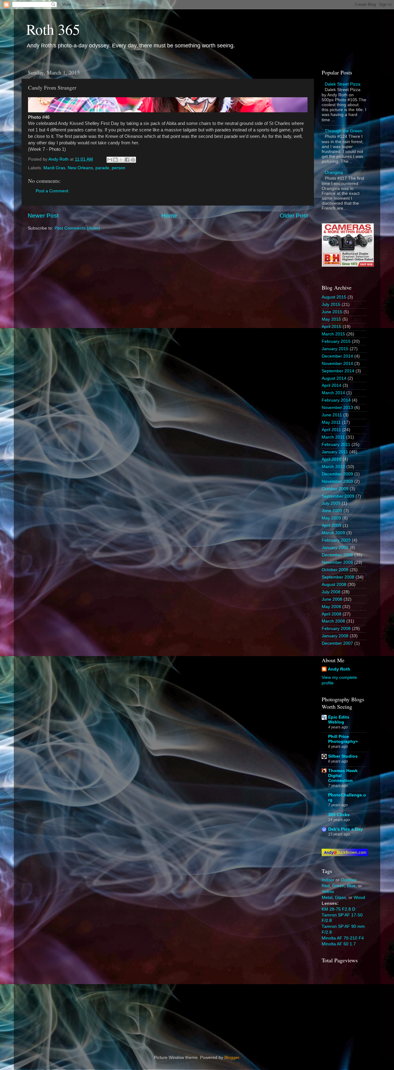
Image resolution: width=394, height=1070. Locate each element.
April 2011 (331, 429)
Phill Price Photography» (343, 739)
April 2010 (331, 459)
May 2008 (331, 606)
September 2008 (338, 577)
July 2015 (331, 304)
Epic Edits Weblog (338, 719)
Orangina (334, 172)
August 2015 (334, 297)
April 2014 (331, 385)
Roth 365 (53, 29)
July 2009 (331, 503)
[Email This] (110, 160)
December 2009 (337, 474)
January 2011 (335, 452)
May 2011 (331, 422)
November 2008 (337, 562)
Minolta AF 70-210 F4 (343, 938)
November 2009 (337, 481)
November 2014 (337, 363)
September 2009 (338, 496)
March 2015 (333, 334)
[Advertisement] (352, 1004)
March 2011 (333, 437)
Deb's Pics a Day (345, 829)
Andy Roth (339, 669)
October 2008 (335, 569)
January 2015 (335, 349)
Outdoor (349, 880)
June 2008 (332, 599)
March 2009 (333, 533)
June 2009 (332, 510)
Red (326, 886)
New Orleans (80, 168)
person (118, 168)
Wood (359, 897)
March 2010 (333, 466)
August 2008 (334, 584)
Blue (351, 886)
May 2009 (331, 518)
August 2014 (334, 378)
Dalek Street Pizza (342, 84)
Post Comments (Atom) (77, 228)
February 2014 (336, 400)
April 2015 (331, 326)
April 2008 (331, 614)
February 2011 (336, 444)
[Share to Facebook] (127, 160)
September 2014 (338, 371)
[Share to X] (121, 160)
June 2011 (332, 415)
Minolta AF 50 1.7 (339, 944)
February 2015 (336, 341)
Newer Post (43, 215)
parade (102, 168)
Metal (327, 897)
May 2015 (331, 319)
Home (169, 215)
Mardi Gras (54, 168)
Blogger (231, 1057)
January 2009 (335, 547)
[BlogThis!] (115, 160)
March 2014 (333, 393)
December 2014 (337, 356)
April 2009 (331, 525)
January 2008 (335, 636)
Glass (340, 897)
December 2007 (337, 643)
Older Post (294, 215)
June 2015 (332, 312)
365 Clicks (339, 814)
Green (338, 886)
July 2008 (331, 592)
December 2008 (337, 555)
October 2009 (335, 489)
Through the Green (343, 131)
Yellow (328, 891)
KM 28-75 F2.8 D (338, 909)
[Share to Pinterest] (133, 160)
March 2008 (333, 621)
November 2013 (337, 407)
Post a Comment (52, 191)
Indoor (328, 880)
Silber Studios (343, 756)
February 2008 (336, 628)
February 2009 (336, 540)
